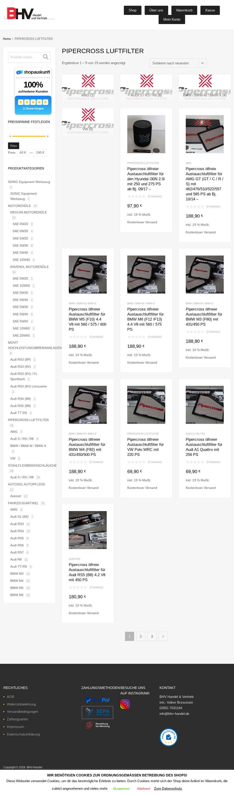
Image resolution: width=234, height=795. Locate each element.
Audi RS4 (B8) (20, 398)
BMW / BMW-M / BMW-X (82, 303)
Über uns (156, 10)
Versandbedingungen (22, 711)
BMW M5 (17, 588)
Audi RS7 (17, 552)
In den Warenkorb (146, 224)
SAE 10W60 (21, 328)
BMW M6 (17, 595)
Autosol (15, 496)
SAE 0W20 (20, 224)
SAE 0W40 (20, 300)
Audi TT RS (18, 413)
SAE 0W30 (20, 231)
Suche (46, 57)
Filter (13, 145)
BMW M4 (17, 581)
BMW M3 (17, 573)
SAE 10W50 (21, 285)
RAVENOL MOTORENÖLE (29, 267)
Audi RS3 (17, 524)
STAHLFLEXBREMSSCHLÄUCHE (32, 465)
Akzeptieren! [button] (121, 788)
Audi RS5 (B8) (20, 406)
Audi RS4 (17, 531)
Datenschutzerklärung (23, 734)
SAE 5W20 (20, 238)
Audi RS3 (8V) (20, 366)
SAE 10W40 (21, 259)
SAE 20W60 (21, 335)
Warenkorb (184, 10)
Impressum (15, 727)
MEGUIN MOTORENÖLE (28, 212)
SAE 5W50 (20, 321)
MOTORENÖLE (19, 206)
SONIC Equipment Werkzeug (29, 182)
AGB (10, 697)
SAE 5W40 (20, 252)
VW (12, 458)
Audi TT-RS (18, 566)
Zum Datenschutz (168, 788)
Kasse (210, 10)
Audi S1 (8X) (19, 516)
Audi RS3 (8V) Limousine (28, 386)
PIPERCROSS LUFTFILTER (143, 163)
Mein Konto (171, 19)
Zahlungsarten (17, 719)
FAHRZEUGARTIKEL (23, 503)
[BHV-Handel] (12, 19)
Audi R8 (16, 559)
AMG (188, 163)
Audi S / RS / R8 (195, 433)
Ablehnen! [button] (143, 788)
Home (7, 39)
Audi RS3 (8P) (20, 359)
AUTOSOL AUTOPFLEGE (26, 484)
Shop (132, 10)
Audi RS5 (74, 559)
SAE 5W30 (20, 245)
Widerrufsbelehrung (21, 704)
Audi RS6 (17, 545)
